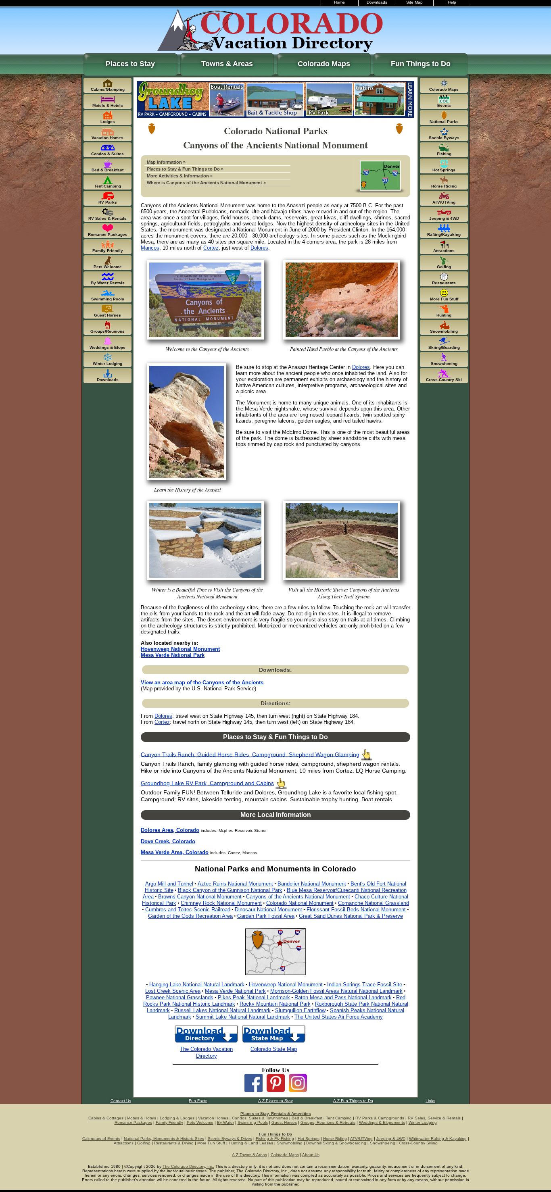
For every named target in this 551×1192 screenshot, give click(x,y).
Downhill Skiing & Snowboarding (336, 1143)
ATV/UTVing (361, 1138)
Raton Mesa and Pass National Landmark (343, 997)
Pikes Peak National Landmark (254, 997)
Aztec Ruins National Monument (235, 884)
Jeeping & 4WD (390, 1138)
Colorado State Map (273, 1049)
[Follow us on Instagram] (298, 1089)
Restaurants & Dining (174, 1143)
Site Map (414, 2)
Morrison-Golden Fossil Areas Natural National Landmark (336, 991)
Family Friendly (169, 1122)
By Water (225, 1122)
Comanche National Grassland (373, 903)
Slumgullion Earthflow (300, 1010)
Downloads (377, 2)
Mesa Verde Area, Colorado (175, 852)
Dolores (259, 248)
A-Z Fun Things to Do (353, 1100)
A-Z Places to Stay (275, 1100)
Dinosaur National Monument (268, 910)
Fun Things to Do (421, 64)
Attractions (124, 1143)
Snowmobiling (290, 1143)
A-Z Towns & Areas (249, 1154)
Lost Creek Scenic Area (172, 991)
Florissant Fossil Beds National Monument (356, 910)
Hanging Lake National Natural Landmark (196, 985)
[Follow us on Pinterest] (275, 1089)
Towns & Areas (227, 64)
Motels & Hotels (141, 1118)
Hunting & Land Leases (251, 1143)
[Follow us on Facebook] (253, 1089)
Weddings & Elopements (382, 1122)
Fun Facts (198, 1100)
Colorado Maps (324, 64)
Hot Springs (308, 1138)
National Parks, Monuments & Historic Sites (164, 1138)
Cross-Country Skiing (418, 1143)
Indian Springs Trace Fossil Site (364, 985)
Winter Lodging (423, 1122)
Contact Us (121, 1100)
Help (452, 2)
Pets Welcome (200, 1122)
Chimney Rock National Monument (221, 903)
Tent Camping (339, 1118)
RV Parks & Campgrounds (379, 1118)
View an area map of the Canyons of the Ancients (202, 682)
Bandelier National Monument (312, 884)
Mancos (150, 248)
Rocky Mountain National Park (275, 1004)
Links (430, 1100)
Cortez (211, 248)
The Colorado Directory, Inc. (188, 1166)
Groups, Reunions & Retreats (328, 1122)
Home (339, 2)
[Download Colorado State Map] (273, 1042)
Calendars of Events (101, 1138)
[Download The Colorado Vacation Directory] (206, 1042)
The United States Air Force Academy (338, 1017)
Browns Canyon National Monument (200, 897)
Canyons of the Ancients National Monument (298, 897)
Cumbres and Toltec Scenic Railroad (187, 910)
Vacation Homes (213, 1118)
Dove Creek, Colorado (168, 841)
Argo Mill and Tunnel (169, 884)
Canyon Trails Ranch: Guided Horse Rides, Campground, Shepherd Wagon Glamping (250, 754)
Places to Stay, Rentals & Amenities (275, 1113)
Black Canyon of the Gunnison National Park (230, 890)
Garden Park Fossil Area (265, 916)
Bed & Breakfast (307, 1118)
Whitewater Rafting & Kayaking (438, 1138)
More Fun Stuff (211, 1143)
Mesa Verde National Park (173, 655)
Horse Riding (335, 1138)
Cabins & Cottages (105, 1118)
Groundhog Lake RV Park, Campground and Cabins (207, 783)
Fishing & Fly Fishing (275, 1138)
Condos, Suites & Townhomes (260, 1118)
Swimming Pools (253, 1122)
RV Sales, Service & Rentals (434, 1118)
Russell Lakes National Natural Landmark (222, 1010)
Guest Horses (284, 1122)
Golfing (143, 1143)
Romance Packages (133, 1122)
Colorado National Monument (300, 903)
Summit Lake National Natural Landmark (243, 1017)
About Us (310, 1154)
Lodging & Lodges (177, 1118)
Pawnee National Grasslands (179, 997)
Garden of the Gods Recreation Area (190, 916)
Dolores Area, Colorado (170, 830)
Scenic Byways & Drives (230, 1138)
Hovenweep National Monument (180, 649)
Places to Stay (130, 64)
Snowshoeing (382, 1143)
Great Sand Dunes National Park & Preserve (351, 916)
